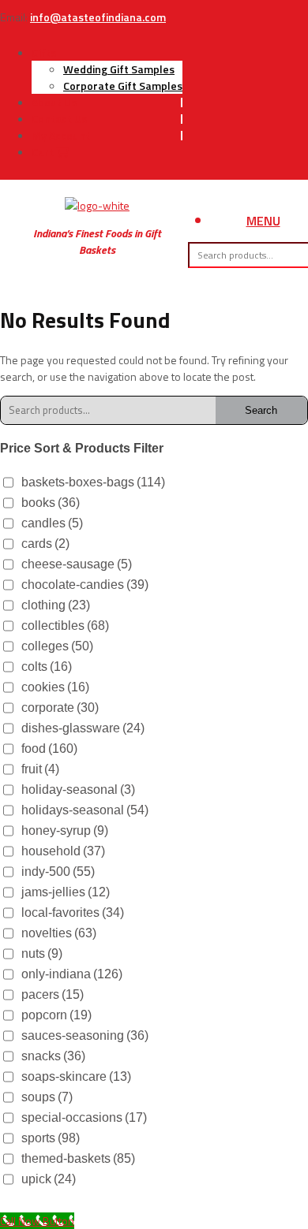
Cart (44, 151)
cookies (55, 687)
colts (46, 666)
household (63, 851)
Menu (263, 220)
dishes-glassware (83, 728)
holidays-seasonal (84, 810)
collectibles (65, 625)
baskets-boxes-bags (93, 482)
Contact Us (59, 118)
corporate (60, 707)
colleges (57, 646)
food (49, 748)
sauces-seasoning (84, 1035)
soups (47, 1097)
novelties (58, 933)
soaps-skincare (76, 1076)
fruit (40, 769)
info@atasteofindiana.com (98, 17)
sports (50, 1138)
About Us (54, 102)
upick (48, 1179)
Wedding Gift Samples (119, 69)
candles (52, 523)
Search (261, 410)
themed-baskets (78, 1158)
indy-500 (58, 871)
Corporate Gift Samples (122, 85)
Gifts (44, 52)
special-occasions (84, 1117)
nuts (41, 953)
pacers (52, 994)
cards (45, 543)
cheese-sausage (76, 564)
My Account (61, 135)
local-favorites (72, 912)
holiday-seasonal (78, 789)
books (50, 502)
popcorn (56, 1015)
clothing (55, 605)
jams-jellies (65, 892)
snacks (53, 1056)
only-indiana (71, 974)
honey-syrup (64, 830)
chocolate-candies (84, 584)
